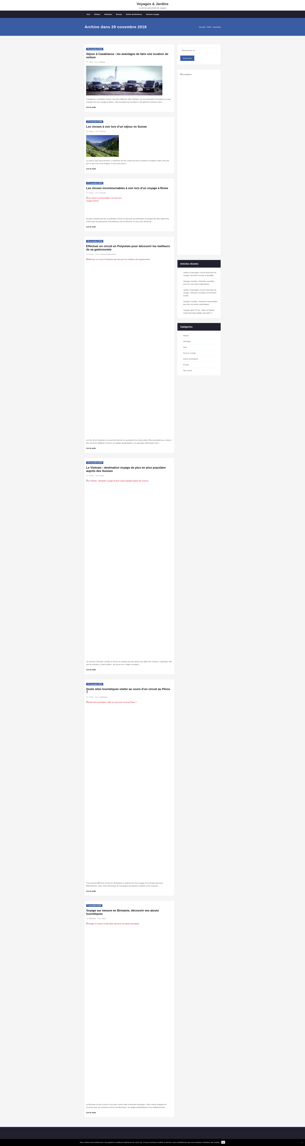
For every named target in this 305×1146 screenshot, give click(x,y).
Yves (91, 697)
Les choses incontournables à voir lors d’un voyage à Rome (127, 188)
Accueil (202, 27)
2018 (209, 27)
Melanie (92, 918)
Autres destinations (134, 14)
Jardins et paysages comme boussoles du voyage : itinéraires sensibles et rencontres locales (199, 293)
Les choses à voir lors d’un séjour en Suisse (116, 126)
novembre (217, 27)
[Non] (302, 1142)
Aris (91, 62)
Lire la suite (91, 107)
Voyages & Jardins (152, 4)
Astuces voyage (152, 14)
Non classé (187, 371)
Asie (88, 14)
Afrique (97, 14)
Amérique (108, 14)
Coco (91, 254)
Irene (91, 131)
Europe (119, 14)
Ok (223, 1142)
